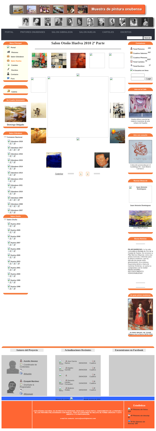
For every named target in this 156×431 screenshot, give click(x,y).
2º (15, 143)
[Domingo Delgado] (15, 121)
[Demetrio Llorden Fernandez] (61, 381)
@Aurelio (28, 374)
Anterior (59, 173)
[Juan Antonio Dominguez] (140, 202)
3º (19, 150)
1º (10, 143)
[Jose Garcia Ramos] (61, 361)
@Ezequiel (28, 394)
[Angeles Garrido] (61, 368)
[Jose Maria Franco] (140, 226)
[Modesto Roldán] (61, 388)
